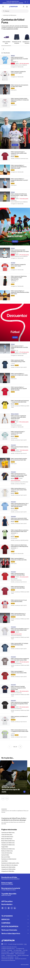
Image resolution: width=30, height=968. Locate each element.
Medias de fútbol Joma (7, 850)
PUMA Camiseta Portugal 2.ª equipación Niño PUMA (18, 432)
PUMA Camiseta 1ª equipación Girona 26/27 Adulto (18, 265)
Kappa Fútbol (4, 846)
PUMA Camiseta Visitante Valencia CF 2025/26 (19, 447)
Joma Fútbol (4, 861)
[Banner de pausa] (25, 2)
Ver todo (15, 337)
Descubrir (15, 144)
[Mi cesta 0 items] (27, 6)
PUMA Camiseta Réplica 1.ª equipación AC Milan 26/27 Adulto (19, 374)
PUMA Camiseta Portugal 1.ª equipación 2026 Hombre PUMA (19, 152)
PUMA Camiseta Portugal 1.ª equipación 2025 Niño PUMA (18, 574)
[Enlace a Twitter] (5, 908)
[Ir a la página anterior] (9, 746)
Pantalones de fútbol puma (16, 42)
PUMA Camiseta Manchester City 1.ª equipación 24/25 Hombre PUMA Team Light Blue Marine (20, 505)
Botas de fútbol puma (6, 42)
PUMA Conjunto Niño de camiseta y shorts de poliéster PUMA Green (20, 530)
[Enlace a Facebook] (2, 908)
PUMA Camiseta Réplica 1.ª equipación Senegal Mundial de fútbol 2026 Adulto (19, 167)
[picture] (5, 60)
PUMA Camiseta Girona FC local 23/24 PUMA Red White (19, 601)
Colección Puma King (6, 852)
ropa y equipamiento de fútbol (10, 28)
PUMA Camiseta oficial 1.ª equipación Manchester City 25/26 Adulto (19, 347)
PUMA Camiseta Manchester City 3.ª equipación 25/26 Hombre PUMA (19, 730)
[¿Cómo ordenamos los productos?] (2, 53)
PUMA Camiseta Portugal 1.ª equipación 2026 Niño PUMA (18, 587)
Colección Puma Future (7, 836)
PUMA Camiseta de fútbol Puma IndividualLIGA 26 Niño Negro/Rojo (19, 545)
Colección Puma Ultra (6, 834)
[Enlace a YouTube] (9, 908)
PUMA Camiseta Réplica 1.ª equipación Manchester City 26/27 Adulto (19, 180)
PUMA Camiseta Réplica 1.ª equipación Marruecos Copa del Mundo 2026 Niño (19, 389)
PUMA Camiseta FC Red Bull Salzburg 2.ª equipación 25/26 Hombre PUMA (18, 688)
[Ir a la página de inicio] (13, 6)
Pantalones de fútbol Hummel (8, 859)
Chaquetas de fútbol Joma (8, 844)
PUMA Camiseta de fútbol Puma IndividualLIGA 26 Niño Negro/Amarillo (19, 278)
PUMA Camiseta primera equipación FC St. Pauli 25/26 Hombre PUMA (20, 659)
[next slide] (7, 798)
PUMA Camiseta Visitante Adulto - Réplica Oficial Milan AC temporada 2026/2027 (20, 100)
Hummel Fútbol (5, 855)
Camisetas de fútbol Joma (7, 832)
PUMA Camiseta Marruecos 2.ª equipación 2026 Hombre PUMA (19, 489)
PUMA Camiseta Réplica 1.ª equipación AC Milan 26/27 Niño (19, 559)
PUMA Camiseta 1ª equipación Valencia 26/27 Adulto (18, 72)
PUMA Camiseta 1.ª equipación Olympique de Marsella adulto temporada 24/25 (18, 417)
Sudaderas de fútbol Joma (8, 842)
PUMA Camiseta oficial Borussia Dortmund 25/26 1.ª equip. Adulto (19, 194)
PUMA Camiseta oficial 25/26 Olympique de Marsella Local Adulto (20, 250)
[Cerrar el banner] (27, 2)
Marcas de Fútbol (5, 857)
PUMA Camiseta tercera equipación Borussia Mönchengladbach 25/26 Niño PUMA (20, 704)
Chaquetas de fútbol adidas (8, 869)
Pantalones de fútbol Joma (8, 848)
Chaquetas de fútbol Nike (7, 871)
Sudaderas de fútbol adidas (8, 867)
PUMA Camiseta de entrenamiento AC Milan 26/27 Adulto (19, 85)
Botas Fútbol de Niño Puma (8, 840)
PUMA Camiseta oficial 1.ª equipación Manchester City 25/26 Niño (19, 59)
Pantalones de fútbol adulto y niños (10, 863)
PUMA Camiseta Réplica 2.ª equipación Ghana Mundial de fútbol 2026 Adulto (20, 292)
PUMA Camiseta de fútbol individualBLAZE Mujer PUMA (18, 361)
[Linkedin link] (15, 908)
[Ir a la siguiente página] (20, 746)
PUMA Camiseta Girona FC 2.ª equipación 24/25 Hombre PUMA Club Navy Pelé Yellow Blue (19, 475)
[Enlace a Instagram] (12, 908)
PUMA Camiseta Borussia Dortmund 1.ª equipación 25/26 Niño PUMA (20, 401)
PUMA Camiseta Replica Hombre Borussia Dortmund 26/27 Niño (19, 459)
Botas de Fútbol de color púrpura (9, 865)
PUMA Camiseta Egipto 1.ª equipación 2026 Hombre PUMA (19, 672)
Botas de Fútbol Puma (6, 838)
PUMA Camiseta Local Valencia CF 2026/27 (19, 717)
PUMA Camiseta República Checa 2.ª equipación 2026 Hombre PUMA (20, 629)
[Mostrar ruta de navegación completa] (2, 15)
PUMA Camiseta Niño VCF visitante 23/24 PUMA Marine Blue (19, 644)
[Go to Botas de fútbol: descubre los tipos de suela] (24, 792)
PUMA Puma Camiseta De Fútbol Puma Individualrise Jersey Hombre (19, 519)
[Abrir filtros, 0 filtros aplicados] (3, 49)
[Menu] (3, 6)
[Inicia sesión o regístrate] (23, 6)
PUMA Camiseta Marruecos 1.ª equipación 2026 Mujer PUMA (18, 614)
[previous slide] (3, 798)
